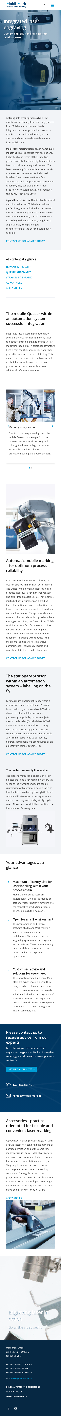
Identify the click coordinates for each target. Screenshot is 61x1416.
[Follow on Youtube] (16, 1408)
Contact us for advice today (25, 241)
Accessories (14, 1198)
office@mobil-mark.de (21, 1378)
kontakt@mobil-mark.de (27, 1095)
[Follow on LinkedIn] (9, 1408)
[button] (52, 425)
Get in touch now (20, 1069)
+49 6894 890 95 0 (23, 1085)
